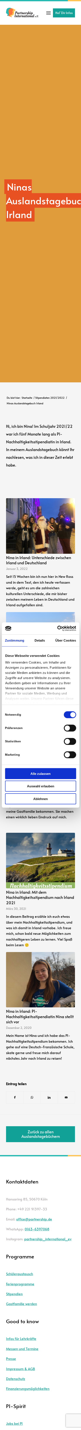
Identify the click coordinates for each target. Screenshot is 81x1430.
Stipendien (14, 1293)
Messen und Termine (22, 1348)
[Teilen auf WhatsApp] (32, 1097)
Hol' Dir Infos (64, 13)
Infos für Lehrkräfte (21, 1338)
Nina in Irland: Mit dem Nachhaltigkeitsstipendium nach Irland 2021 (40, 897)
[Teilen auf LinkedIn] (49, 1097)
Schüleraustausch (19, 1273)
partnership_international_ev (47, 1238)
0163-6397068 (37, 1229)
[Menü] (48, 13)
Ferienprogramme (20, 1283)
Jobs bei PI (14, 1423)
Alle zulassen (40, 773)
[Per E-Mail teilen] (66, 1097)
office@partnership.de (34, 1219)
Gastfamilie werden (21, 1303)
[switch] (70, 727)
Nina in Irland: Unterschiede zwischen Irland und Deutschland (38, 560)
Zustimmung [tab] (14, 640)
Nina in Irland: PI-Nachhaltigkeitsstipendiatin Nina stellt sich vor (40, 1016)
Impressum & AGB (20, 1368)
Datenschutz (15, 1378)
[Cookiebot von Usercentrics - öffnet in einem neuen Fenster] (57, 628)
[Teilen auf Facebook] (14, 1097)
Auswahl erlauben (40, 786)
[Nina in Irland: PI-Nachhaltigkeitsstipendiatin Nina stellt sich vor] (40, 980)
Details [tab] (40, 640)
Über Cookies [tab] (65, 640)
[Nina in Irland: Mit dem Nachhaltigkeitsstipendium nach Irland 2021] (40, 860)
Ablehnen (40, 798)
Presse (11, 1358)
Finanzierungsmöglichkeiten (27, 1388)
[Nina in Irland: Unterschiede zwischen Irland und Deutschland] (40, 526)
